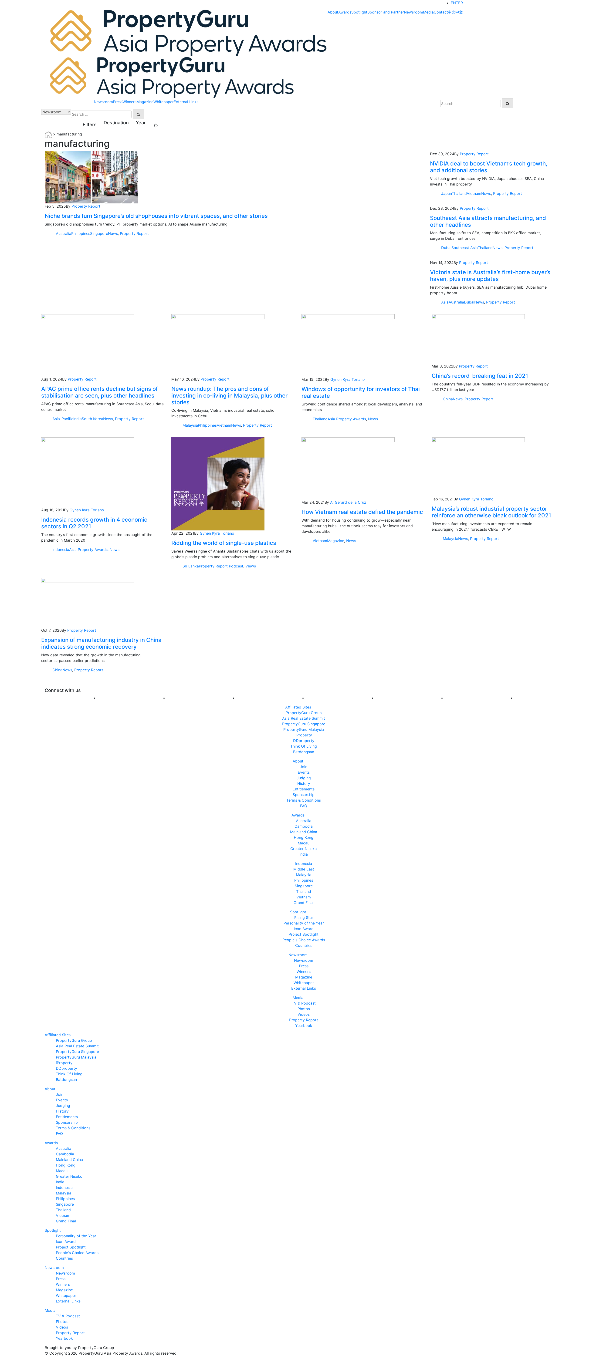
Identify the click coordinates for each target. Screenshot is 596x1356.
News (113, 233)
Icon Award (304, 928)
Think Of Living (303, 746)
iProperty (303, 735)
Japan (446, 193)
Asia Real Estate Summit (303, 718)
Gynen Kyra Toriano (347, 379)
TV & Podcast (304, 1003)
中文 (451, 12)
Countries (303, 945)
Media (428, 12)
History (303, 783)
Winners (129, 101)
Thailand (459, 193)
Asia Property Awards (347, 419)
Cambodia (304, 826)
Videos (304, 1014)
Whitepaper (163, 101)
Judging (304, 778)
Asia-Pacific (62, 418)
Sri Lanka (191, 566)
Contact (441, 12)
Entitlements (304, 789)
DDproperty (303, 740)
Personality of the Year (304, 923)
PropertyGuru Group (304, 712)
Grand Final (304, 902)
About (333, 12)
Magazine (144, 101)
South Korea (92, 418)
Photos (304, 1008)
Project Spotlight (303, 934)
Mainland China (303, 832)
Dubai (446, 247)
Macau (303, 843)
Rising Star (303, 917)
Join (303, 766)
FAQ (303, 805)
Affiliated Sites (298, 707)
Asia (445, 302)
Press (117, 101)
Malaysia (190, 425)
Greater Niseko (303, 848)
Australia (63, 233)
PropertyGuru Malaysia (303, 729)
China (448, 399)
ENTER (457, 2)
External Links (186, 101)
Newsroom (413, 12)
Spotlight (359, 12)
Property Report (85, 206)
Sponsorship (304, 794)
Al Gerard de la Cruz (348, 502)
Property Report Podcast (221, 566)
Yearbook (303, 1025)
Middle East (303, 869)
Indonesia (60, 549)
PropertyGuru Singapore (303, 724)
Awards (344, 12)
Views (250, 566)
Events (304, 772)
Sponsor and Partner (385, 12)
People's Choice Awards (303, 940)
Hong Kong (303, 837)
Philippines (80, 233)
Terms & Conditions (303, 800)
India (77, 418)
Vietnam (474, 193)
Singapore (99, 233)
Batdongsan (303, 751)
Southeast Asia (464, 247)
